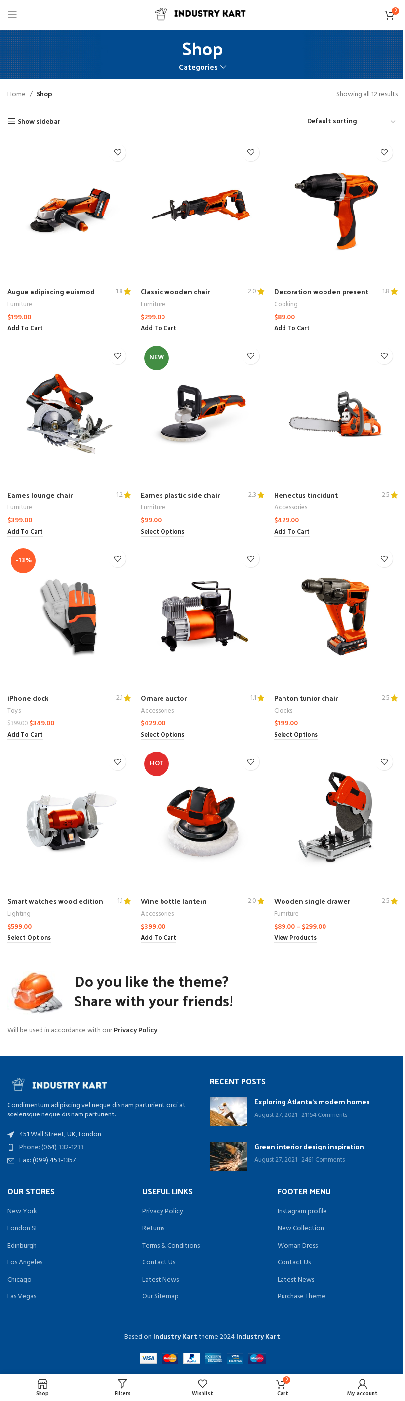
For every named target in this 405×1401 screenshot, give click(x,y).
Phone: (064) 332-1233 (51, 1147)
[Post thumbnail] (228, 1111)
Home (16, 94)
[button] (25, 329)
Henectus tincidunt (306, 495)
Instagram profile (302, 1212)
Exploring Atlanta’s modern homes (312, 1101)
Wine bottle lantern (174, 901)
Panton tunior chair (306, 698)
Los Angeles (24, 1263)
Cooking (286, 304)
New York (22, 1212)
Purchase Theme (301, 1297)
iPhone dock (27, 698)
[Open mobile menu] (12, 15)
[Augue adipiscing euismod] (69, 211)
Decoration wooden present (321, 292)
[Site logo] (202, 15)
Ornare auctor (164, 698)
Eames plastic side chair (180, 495)
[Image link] (61, 1083)
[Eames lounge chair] (69, 414)
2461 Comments (323, 1160)
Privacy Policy (135, 1030)
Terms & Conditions (171, 1246)
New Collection (301, 1229)
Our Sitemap (160, 1297)
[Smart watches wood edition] (69, 820)
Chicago (19, 1280)
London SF (23, 1229)
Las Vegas (21, 1297)
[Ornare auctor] (202, 616)
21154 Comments (324, 1115)
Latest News (160, 1280)
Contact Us (158, 1263)
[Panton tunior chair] (336, 616)
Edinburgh (22, 1246)
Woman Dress (298, 1246)
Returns (153, 1229)
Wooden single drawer (312, 901)
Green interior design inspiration (309, 1146)
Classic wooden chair (175, 292)
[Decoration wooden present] (336, 211)
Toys (14, 711)
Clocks (283, 711)
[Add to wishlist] (117, 152)
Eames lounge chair (40, 495)
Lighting (19, 914)
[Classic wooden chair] (202, 211)
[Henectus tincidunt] (336, 414)
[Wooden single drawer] (336, 820)
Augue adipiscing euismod (51, 292)
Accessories (290, 508)
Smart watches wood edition (55, 901)
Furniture (19, 304)
